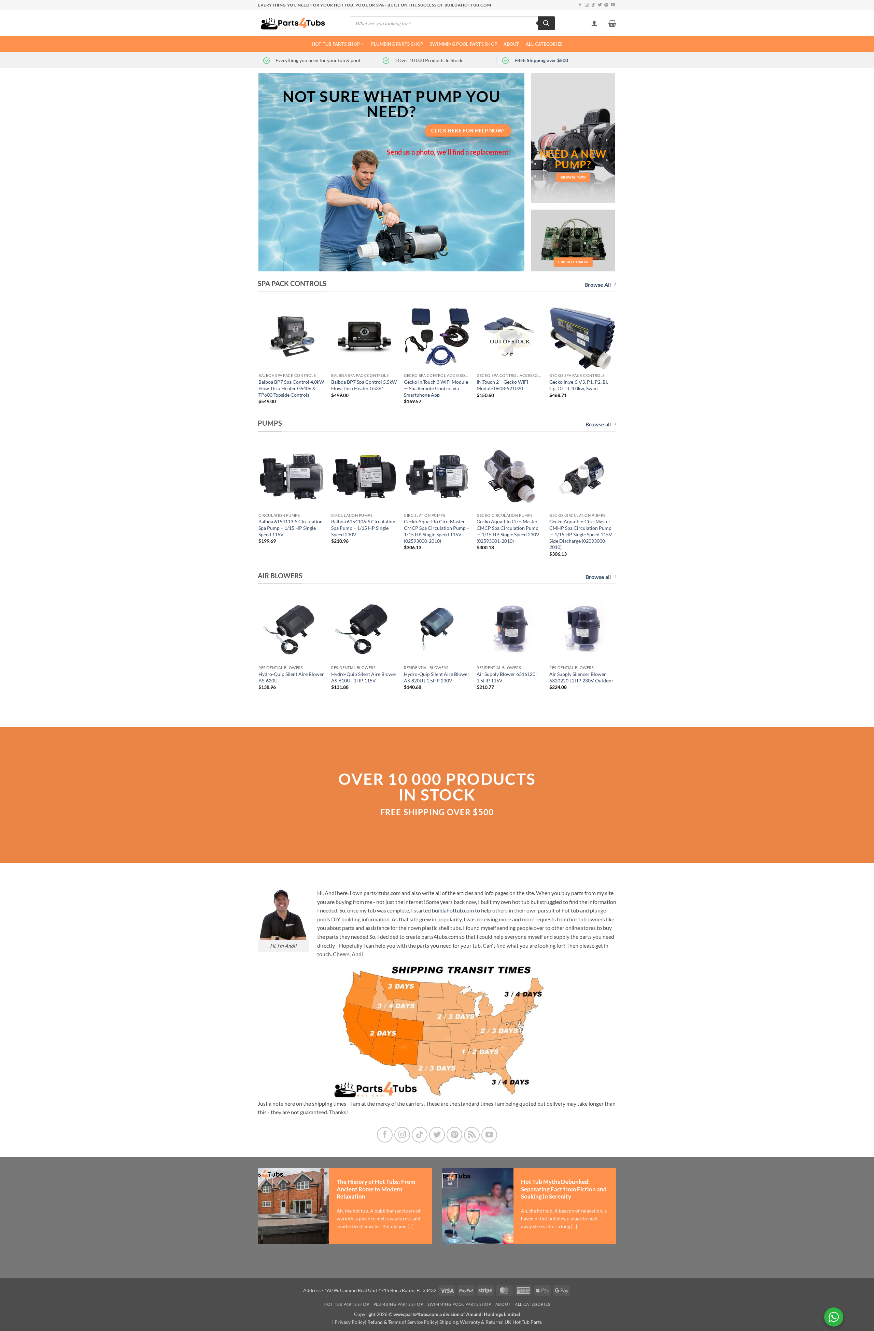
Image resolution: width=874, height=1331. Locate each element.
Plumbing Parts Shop (397, 44)
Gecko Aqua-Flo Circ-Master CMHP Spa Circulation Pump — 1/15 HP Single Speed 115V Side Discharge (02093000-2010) (580, 534)
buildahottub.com (453, 910)
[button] (594, 23)
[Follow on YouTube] (613, 5)
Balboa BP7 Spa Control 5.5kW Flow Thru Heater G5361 (364, 385)
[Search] (546, 23)
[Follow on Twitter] (600, 5)
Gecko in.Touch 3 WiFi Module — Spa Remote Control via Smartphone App (436, 388)
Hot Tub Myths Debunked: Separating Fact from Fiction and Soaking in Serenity (564, 1189)
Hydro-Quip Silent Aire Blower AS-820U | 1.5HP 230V (436, 677)
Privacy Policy (350, 1322)
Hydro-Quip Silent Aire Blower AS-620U (291, 677)
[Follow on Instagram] (587, 5)
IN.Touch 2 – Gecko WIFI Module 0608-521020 (502, 385)
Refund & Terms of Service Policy (402, 1322)
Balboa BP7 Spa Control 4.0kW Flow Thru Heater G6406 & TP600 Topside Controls (291, 388)
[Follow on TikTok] (593, 5)
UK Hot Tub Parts (523, 1322)
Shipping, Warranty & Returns (470, 1322)
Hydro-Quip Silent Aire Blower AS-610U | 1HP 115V (364, 677)
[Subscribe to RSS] (472, 1135)
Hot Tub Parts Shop (336, 44)
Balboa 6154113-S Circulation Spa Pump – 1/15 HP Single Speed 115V (290, 528)
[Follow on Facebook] (580, 5)
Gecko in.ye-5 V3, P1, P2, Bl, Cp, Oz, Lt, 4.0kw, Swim (578, 385)
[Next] (511, 172)
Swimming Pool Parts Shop (463, 44)
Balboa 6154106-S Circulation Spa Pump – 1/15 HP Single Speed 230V (363, 528)
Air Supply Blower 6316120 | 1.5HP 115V (507, 677)
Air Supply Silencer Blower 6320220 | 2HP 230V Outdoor (581, 677)
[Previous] (272, 172)
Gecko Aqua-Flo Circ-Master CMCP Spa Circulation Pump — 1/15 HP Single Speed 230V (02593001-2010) (508, 531)
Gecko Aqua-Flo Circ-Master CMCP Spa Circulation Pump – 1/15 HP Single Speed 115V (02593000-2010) (436, 531)
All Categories (544, 44)
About (511, 44)
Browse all (598, 424)
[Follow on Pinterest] (606, 5)
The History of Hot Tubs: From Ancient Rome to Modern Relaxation (376, 1189)
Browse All (597, 284)
